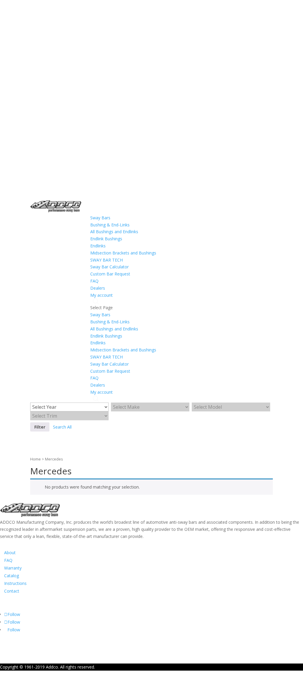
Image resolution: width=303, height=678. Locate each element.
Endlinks (98, 246)
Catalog (11, 575)
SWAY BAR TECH (106, 260)
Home (35, 459)
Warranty (13, 568)
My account (101, 295)
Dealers (97, 288)
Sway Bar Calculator (109, 267)
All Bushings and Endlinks (114, 231)
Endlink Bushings (106, 238)
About (10, 552)
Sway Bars (100, 217)
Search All (62, 427)
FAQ (94, 281)
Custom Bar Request (110, 274)
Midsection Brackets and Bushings (123, 253)
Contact (11, 591)
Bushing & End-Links (110, 225)
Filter (39, 427)
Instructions (15, 583)
